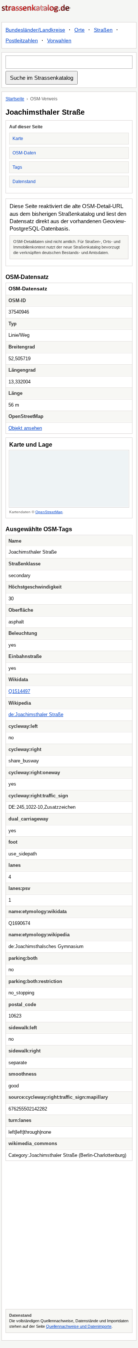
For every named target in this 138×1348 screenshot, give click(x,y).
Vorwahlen (59, 40)
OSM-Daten (24, 152)
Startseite (15, 98)
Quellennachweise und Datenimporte (79, 1326)
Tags (17, 167)
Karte (18, 138)
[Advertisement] (69, 1235)
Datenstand (24, 181)
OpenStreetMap (49, 512)
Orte (79, 30)
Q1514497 (19, 691)
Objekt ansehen (25, 428)
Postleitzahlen (22, 40)
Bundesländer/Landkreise (35, 30)
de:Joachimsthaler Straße (35, 714)
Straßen (103, 30)
